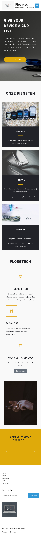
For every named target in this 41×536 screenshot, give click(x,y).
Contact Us (5, 483)
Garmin (21, 131)
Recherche (33, 495)
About (4, 475)
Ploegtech (22, 4)
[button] (6, 452)
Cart (3, 480)
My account (5, 478)
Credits (23, 528)
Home (4, 473)
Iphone (20, 179)
